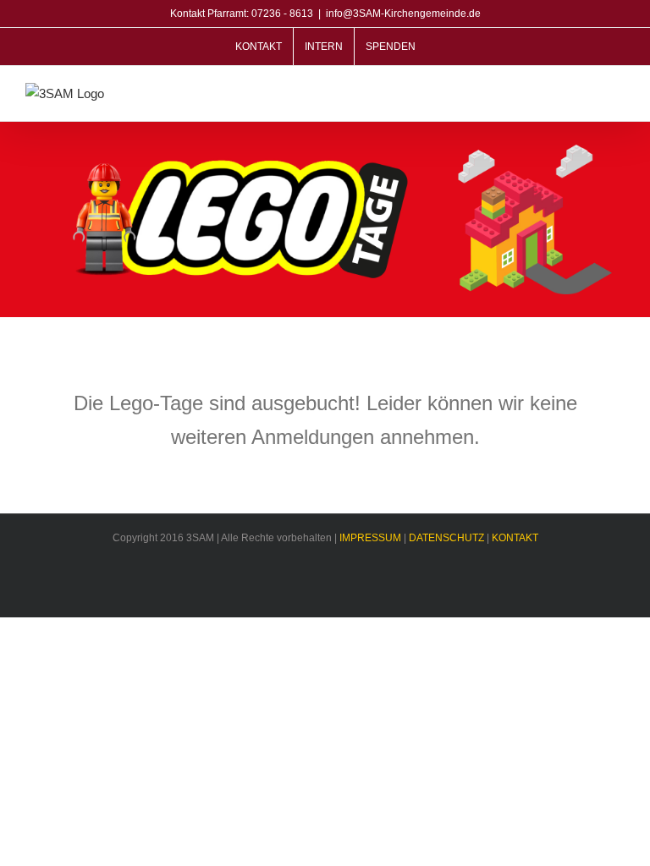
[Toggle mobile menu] (618, 95)
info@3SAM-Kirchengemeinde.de (403, 13)
